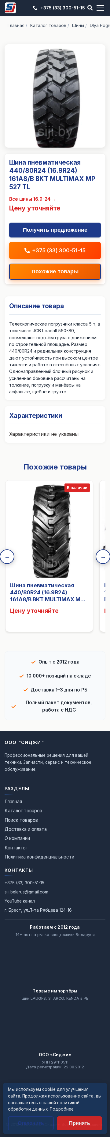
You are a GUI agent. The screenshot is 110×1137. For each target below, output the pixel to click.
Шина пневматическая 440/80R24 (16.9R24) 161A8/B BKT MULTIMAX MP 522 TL (47, 595)
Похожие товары (55, 271)
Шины (78, 25)
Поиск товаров (21, 820)
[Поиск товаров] (90, 8)
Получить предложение (55, 230)
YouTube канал (20, 901)
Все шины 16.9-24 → (32, 199)
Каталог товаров (48, 25)
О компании (17, 838)
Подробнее (62, 1109)
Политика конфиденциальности (39, 857)
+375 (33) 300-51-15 (62, 7)
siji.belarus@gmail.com (26, 891)
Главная (16, 25)
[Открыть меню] (100, 8)
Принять (79, 1123)
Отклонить (31, 1123)
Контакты (16, 848)
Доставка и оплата (26, 829)
